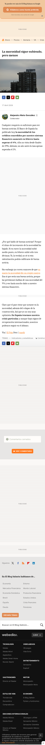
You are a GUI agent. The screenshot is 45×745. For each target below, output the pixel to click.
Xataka (5, 648)
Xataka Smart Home (10, 658)
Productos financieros (32, 593)
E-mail (17, 97)
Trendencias (7, 698)
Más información (8, 743)
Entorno (26, 584)
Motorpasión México (31, 728)
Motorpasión (28, 681)
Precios (17, 40)
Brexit (5, 598)
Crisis (42, 40)
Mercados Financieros (12, 588)
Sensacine (27, 665)
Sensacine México (30, 721)
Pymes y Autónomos (31, 701)
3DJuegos (27, 648)
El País (10, 332)
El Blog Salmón (29, 698)
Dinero (7, 40)
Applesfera (7, 655)
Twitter (8, 97)
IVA (35, 40)
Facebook (4, 97)
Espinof (26, 668)
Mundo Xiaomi (8, 662)
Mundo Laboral (29, 588)
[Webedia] (10, 636)
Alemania (26, 40)
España (6, 602)
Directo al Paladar (9, 681)
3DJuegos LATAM (30, 718)
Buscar (42, 625)
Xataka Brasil (7, 721)
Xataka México (8, 718)
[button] (23, 115)
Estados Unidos (29, 598)
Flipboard (12, 97)
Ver (24, 451)
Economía (7, 584)
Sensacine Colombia (31, 725)
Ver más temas (10, 615)
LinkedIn (34, 563)
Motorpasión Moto (30, 685)
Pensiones (27, 607)
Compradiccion (8, 705)
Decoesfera (7, 701)
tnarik (22, 332)
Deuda (5, 607)
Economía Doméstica (11, 593)
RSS (23, 563)
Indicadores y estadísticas (22, 338)
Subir (35, 635)
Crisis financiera (29, 602)
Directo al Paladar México (9, 729)
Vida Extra (27, 651)
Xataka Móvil (7, 651)
